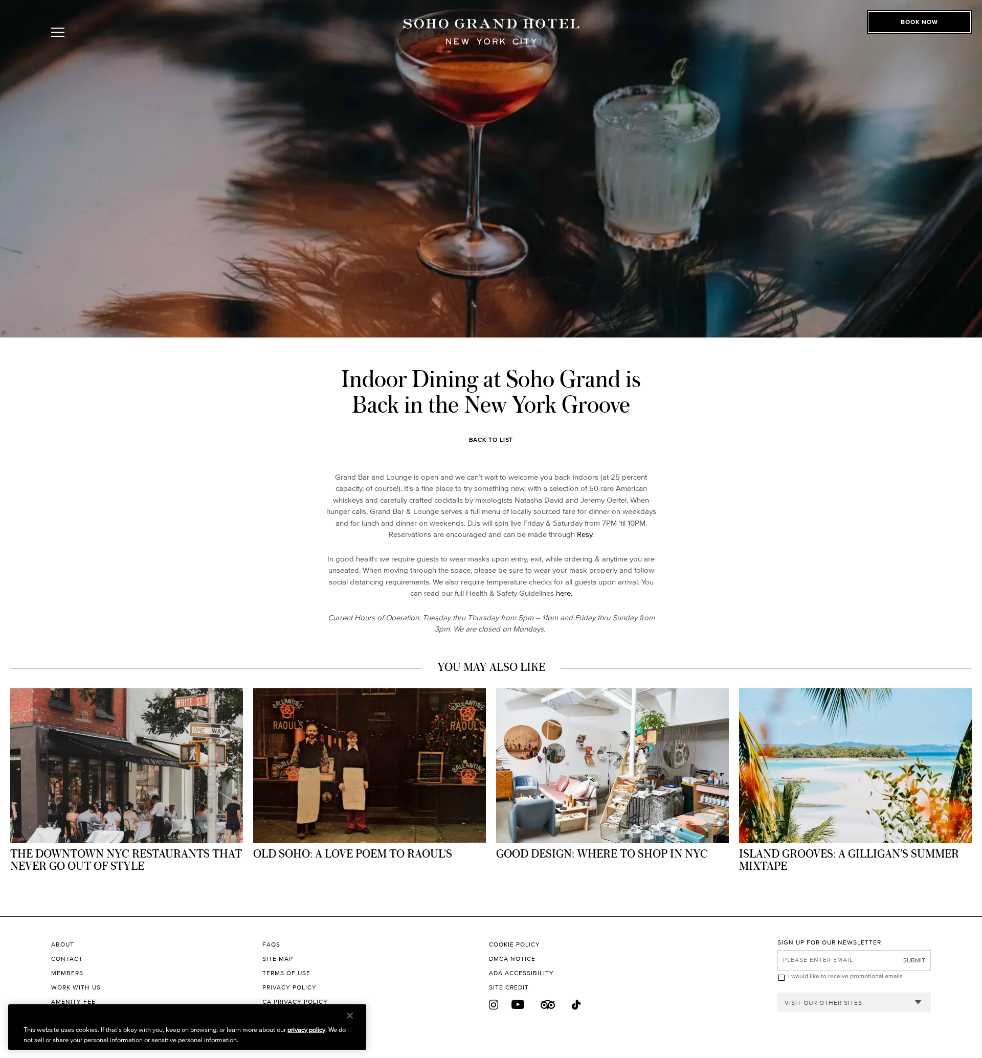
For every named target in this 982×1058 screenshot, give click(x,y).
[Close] (350, 1015)
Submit (914, 960)
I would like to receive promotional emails (845, 976)
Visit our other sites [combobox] (823, 1002)
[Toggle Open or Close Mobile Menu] (103, 32)
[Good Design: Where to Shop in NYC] (612, 777)
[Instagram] (494, 1005)
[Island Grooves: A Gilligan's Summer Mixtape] (855, 784)
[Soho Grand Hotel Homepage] (491, 32)
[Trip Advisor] (548, 1005)
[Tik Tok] (577, 1005)
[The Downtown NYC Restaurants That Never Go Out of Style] (126, 784)
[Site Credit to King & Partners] (633, 987)
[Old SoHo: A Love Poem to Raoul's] (369, 777)
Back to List (491, 439)
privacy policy (306, 1029)
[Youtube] (518, 1005)
